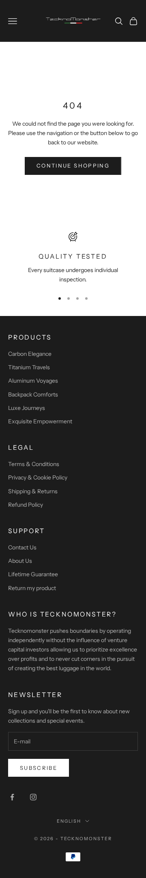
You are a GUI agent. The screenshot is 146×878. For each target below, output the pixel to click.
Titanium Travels (29, 367)
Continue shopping (73, 165)
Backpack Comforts (33, 394)
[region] (73, 258)
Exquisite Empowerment (40, 421)
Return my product (32, 588)
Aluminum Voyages (33, 380)
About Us (20, 560)
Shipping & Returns (33, 491)
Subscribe (38, 768)
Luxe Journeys (26, 408)
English (69, 821)
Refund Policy (25, 504)
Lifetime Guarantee (33, 574)
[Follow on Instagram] (33, 797)
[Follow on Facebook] (12, 797)
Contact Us (22, 547)
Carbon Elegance (30, 353)
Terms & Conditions (33, 464)
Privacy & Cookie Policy (37, 477)
